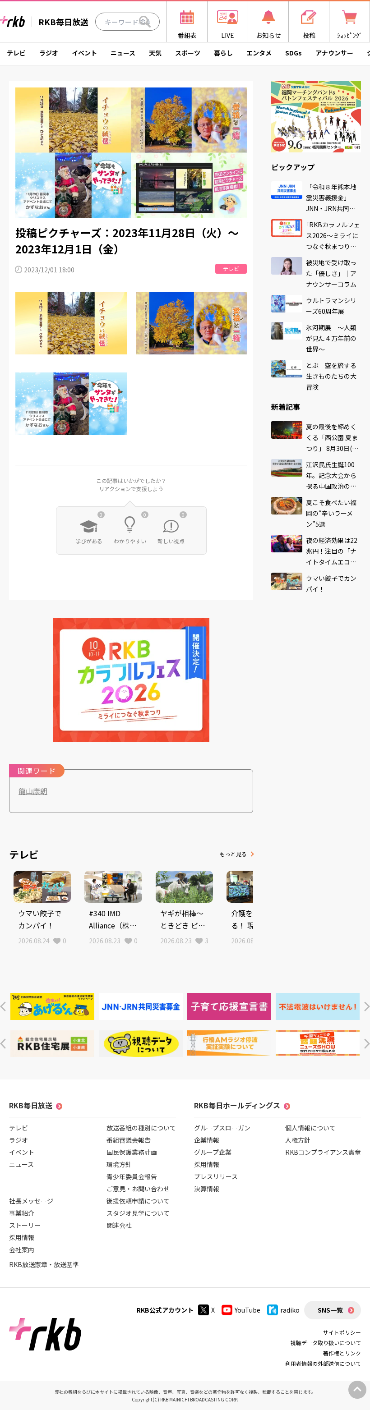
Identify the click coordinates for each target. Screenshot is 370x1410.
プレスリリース (216, 1176)
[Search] (145, 22)
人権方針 (297, 1139)
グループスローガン (222, 1127)
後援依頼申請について (138, 1200)
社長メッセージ (31, 1200)
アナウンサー (334, 52)
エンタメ (259, 52)
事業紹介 (21, 1212)
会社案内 (21, 1249)
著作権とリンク (342, 1353)
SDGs (293, 52)
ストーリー (25, 1225)
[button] (3, 1006)
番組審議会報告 (128, 1139)
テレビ (16, 52)
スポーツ (187, 52)
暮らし (223, 52)
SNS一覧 (330, 1309)
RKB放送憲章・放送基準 (44, 1264)
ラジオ (48, 52)
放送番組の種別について (141, 1127)
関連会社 (119, 1225)
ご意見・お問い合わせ (138, 1188)
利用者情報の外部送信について (323, 1363)
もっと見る (233, 854)
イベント (84, 52)
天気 (155, 52)
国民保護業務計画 (131, 1152)
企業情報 (206, 1139)
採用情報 (21, 1237)
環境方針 (119, 1164)
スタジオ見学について (138, 1212)
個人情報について (310, 1127)
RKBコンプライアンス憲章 (323, 1152)
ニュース (123, 52)
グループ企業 (212, 1152)
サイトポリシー (342, 1332)
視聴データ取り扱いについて (326, 1342)
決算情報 (206, 1188)
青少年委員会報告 (131, 1176)
